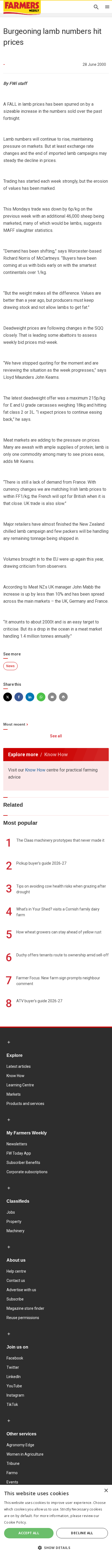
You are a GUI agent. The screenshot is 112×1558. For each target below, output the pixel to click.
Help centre (16, 1271)
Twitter (13, 1367)
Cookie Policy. (15, 1522)
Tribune (13, 1463)
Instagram (15, 1395)
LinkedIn (14, 1376)
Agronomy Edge (20, 1445)
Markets (14, 1094)
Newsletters (17, 1144)
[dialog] (56, 1521)
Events (12, 1482)
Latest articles (19, 1066)
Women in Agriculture (25, 1454)
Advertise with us (21, 1290)
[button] (56, 1548)
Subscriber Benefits (23, 1162)
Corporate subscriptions (27, 1172)
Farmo (12, 1473)
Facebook (15, 1358)
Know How (35, 770)
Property (14, 1221)
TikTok (12, 1404)
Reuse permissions (23, 1317)
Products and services (25, 1103)
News (10, 666)
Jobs (11, 1212)
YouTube (14, 1386)
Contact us (16, 1280)
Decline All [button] (82, 1533)
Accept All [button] (28, 1533)
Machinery (15, 1231)
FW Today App (19, 1153)
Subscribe (15, 1299)
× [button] (106, 1491)
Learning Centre (20, 1085)
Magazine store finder (25, 1308)
